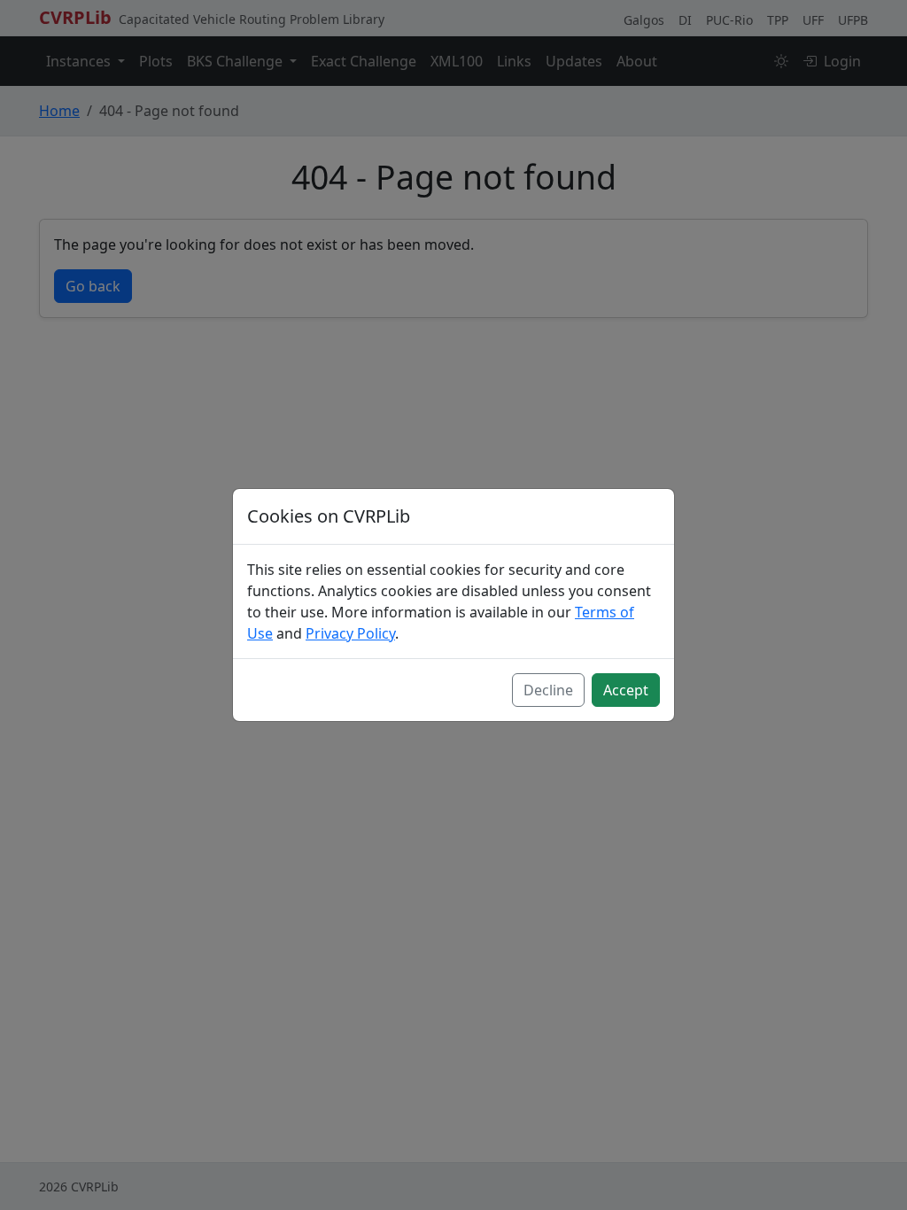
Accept (625, 690)
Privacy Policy (350, 633)
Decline (548, 690)
